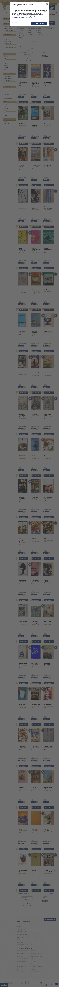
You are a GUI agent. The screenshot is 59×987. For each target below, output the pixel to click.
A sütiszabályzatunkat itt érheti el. (23, 16)
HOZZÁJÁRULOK (39, 23)
